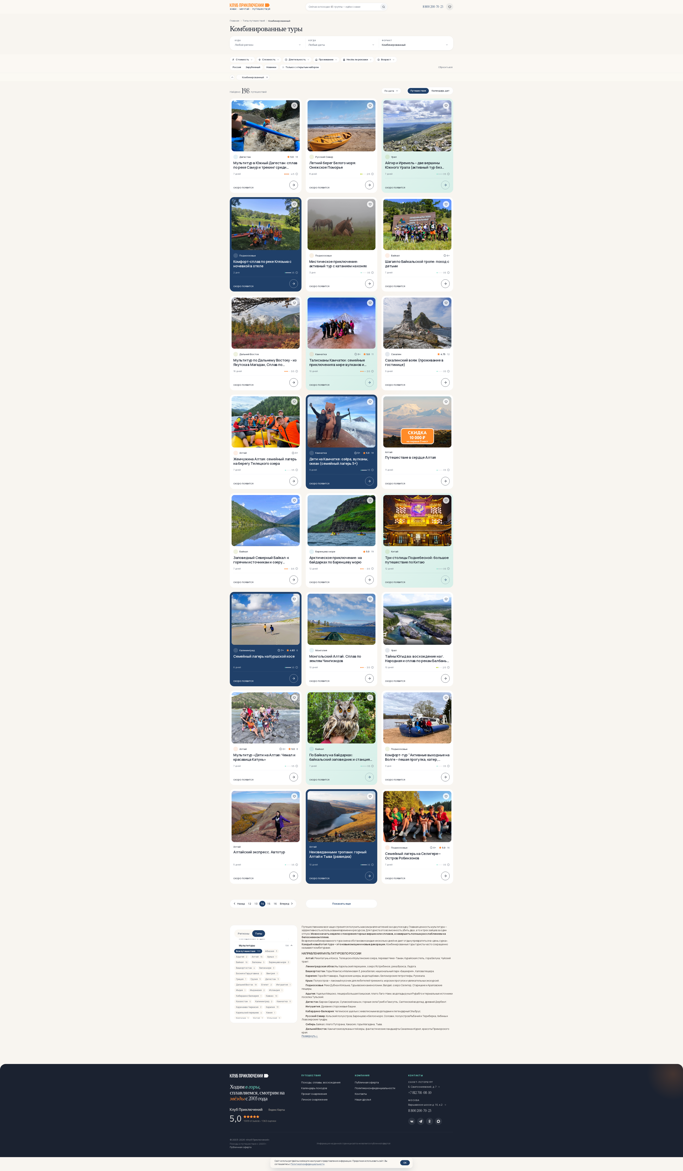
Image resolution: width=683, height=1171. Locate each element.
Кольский (273, 1018)
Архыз (271, 956)
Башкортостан (245, 967)
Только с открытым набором (302, 67)
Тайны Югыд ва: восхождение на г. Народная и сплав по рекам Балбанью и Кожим (417, 658)
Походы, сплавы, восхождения (320, 1082)
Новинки (271, 67)
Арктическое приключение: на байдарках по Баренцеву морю (335, 559)
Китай (394, 551)
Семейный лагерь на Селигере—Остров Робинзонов (413, 855)
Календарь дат (440, 90)
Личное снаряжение (314, 1099)
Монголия (321, 650)
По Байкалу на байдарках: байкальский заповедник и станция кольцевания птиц (339, 757)
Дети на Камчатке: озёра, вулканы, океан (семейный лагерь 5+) (338, 461)
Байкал (395, 255)
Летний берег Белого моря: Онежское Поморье (332, 165)
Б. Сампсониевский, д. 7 (422, 1086)
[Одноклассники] (429, 1121)
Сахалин (396, 354)
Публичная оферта (367, 1082)
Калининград (247, 650)
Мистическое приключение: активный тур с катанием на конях (338, 263)
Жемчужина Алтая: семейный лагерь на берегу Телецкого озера (265, 461)
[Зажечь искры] (674, 1072)
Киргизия (242, 1018)
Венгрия (271, 973)
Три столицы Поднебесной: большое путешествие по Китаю (417, 559)
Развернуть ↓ (310, 1036)
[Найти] (383, 7)
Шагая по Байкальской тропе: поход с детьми (417, 263)
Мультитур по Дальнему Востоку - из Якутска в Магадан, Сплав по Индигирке (265, 362)
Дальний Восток (249, 354)
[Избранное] (449, 6)
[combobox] (344, 7)
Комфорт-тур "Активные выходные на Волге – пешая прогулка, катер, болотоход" (417, 757)
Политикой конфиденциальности (307, 1164)
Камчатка (321, 354)
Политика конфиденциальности (375, 1088)
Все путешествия (248, 951)
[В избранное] (294, 105)
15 (268, 903)
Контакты (361, 1094)
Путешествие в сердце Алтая (410, 457)
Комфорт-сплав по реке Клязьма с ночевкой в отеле (262, 263)
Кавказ (271, 995)
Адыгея (241, 956)
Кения (270, 1012)
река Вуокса (398, 966)
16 (275, 903)
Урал (394, 156)
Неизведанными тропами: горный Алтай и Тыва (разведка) (338, 854)
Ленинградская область (322, 966)
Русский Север (324, 156)
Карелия (272, 1007)
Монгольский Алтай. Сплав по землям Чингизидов (335, 658)
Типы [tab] (258, 933)
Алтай (243, 452)
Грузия (256, 979)
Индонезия (257, 990)
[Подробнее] (293, 185)
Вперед (284, 903)
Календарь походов (314, 1088)
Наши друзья (363, 1099)
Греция (241, 979)
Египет (266, 984)
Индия (240, 990)
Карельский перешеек (249, 1012)
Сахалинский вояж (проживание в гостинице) (414, 362)
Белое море (266, 967)
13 (256, 903)
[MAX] (438, 1121)
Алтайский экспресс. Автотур (259, 852)
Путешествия (418, 90)
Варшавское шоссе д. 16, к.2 (425, 1104)
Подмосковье (247, 255)
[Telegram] (420, 1121)
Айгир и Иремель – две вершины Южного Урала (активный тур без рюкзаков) (413, 165)
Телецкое (345, 958)
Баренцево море (325, 551)
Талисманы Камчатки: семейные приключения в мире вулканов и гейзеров (337, 362)
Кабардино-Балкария (248, 995)
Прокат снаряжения (314, 1094)
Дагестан (245, 156)
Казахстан (243, 1001)
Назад (241, 903)
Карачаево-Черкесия (248, 1007)
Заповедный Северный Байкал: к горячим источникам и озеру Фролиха (261, 559)
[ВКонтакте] (411, 1121)
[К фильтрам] (232, 77)
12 (249, 903)
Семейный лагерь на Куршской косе (264, 656)
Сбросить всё (445, 67)
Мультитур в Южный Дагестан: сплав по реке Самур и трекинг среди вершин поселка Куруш (265, 165)
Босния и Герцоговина (249, 973)
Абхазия (271, 951)
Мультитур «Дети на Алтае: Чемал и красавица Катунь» (264, 757)
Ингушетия (283, 984)
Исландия (275, 990)
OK (405, 1162)
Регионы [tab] (243, 933)
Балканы (258, 962)
